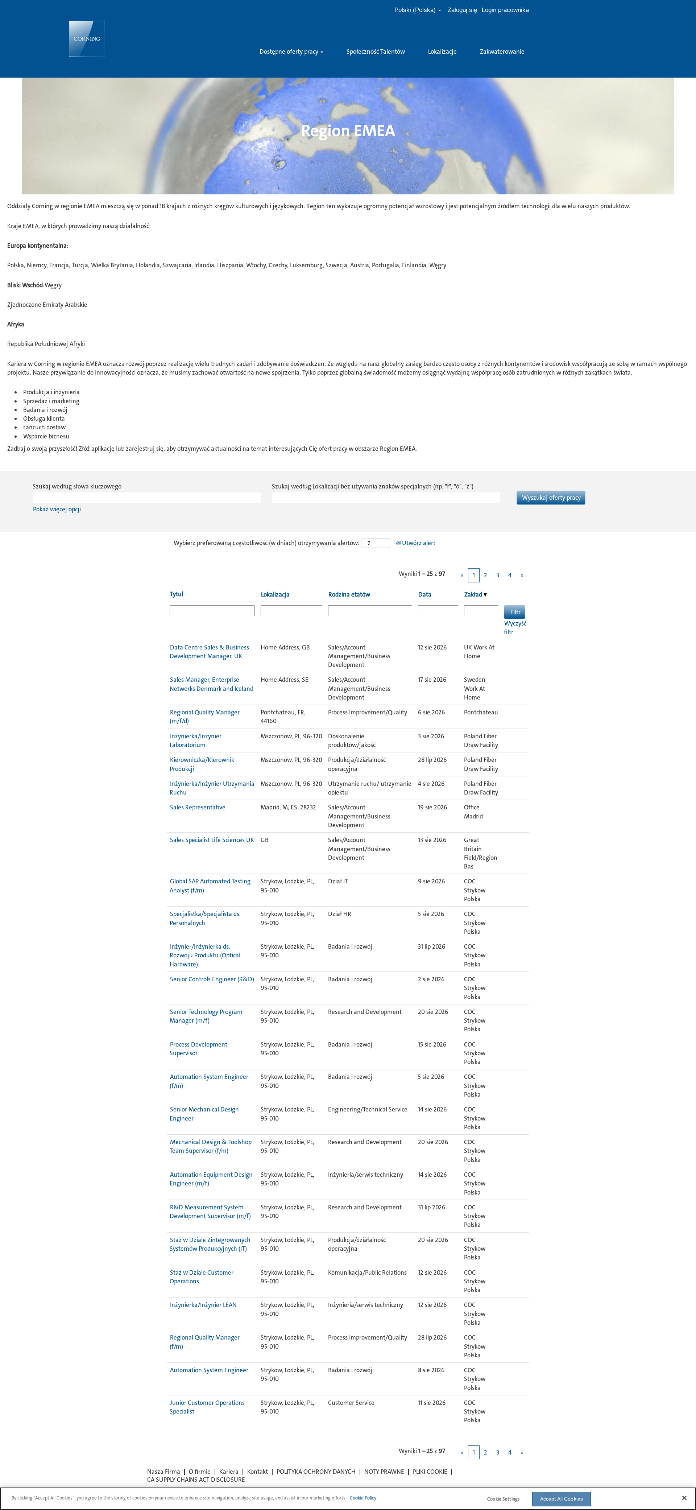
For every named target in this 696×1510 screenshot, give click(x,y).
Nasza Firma (163, 1472)
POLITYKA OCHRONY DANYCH (316, 1472)
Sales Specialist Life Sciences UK (212, 840)
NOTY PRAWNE (384, 1472)
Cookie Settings (503, 1499)
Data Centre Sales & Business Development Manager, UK (209, 651)
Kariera (229, 1472)
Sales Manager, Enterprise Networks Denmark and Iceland (211, 684)
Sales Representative (197, 807)
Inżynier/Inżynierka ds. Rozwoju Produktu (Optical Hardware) (205, 955)
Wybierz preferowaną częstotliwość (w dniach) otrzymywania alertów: (267, 543)
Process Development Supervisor (198, 1048)
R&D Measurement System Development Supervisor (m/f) (210, 1211)
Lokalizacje (442, 51)
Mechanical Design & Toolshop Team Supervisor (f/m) (211, 1146)
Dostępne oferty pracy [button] (290, 51)
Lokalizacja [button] (275, 594)
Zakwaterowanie (502, 51)
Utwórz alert (418, 543)
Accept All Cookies (561, 1499)
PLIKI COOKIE (430, 1472)
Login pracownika (505, 10)
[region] (348, 1498)
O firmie (200, 1472)
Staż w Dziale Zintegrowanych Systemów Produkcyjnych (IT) (210, 1244)
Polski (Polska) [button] (416, 10)
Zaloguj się (462, 10)
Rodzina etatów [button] (349, 594)
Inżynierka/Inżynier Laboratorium (195, 740)
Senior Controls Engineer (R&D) (212, 979)
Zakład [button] (474, 594)
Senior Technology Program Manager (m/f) (206, 1016)
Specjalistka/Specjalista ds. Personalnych (205, 918)
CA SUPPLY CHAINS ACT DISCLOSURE (196, 1480)
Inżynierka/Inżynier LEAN (203, 1305)
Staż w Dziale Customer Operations (201, 1276)
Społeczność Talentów (376, 51)
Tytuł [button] (176, 594)
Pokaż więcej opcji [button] (57, 509)
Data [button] (424, 594)
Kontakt (257, 1472)
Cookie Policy (363, 1498)
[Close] (684, 1498)
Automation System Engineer (209, 1370)
